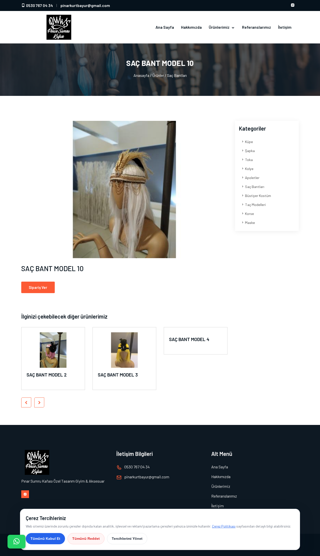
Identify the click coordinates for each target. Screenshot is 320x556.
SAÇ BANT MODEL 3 (118, 374)
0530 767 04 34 (39, 5)
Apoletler (252, 178)
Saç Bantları (177, 75)
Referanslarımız (256, 27)
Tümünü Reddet (86, 539)
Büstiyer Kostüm (257, 195)
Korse (249, 213)
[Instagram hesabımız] (292, 5)
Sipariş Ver (38, 287)
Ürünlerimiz (219, 27)
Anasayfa (141, 75)
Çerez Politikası (224, 526)
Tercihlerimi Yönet (127, 539)
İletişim (285, 27)
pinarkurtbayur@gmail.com (85, 5)
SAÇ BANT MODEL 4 (189, 339)
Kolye (249, 169)
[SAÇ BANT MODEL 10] (124, 189)
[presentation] (26, 402)
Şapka (249, 151)
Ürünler (158, 75)
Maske (249, 222)
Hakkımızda (191, 27)
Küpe (248, 142)
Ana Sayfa (165, 27)
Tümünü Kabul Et (45, 539)
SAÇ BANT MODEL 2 (46, 374)
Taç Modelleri (255, 204)
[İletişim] (17, 542)
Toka (248, 160)
